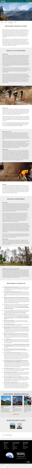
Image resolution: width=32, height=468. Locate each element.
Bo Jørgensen (15, 464)
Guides (22, 1)
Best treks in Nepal (27, 406)
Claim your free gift (14, 446)
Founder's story (6, 447)
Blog (23, 445)
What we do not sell (6, 448)
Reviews (13, 445)
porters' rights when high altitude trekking (15, 124)
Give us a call (16, 414)
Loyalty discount (14, 447)
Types (13, 1)
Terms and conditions (25, 447)
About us (5, 444)
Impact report (24, 444)
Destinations (9, 1)
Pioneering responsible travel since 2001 (21, 458)
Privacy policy (24, 448)
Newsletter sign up (25, 446)
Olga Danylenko (9, 464)
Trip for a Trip (5, 446)
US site (13, 449)
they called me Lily (22, 464)
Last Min (16, 1)
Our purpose (5, 445)
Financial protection (14, 448)
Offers (19, 1)
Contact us (13, 444)
